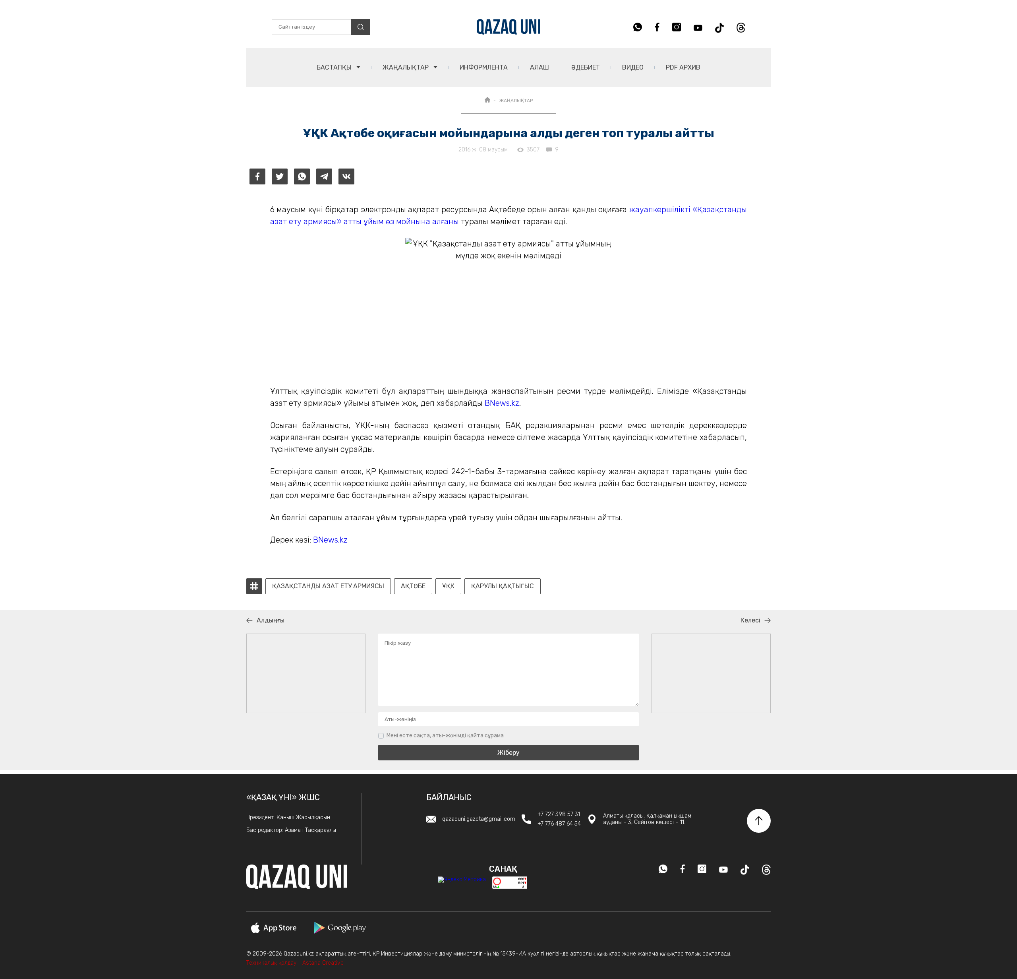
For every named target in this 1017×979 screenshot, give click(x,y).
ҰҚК (448, 586)
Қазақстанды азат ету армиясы (328, 586)
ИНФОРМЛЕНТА (484, 67)
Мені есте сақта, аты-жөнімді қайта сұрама (445, 736)
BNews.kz (502, 403)
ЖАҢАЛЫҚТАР (406, 67)
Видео (633, 67)
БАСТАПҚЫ (335, 67)
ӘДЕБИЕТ (585, 67)
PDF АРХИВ (683, 67)
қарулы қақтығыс (502, 586)
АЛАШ (539, 67)
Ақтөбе (413, 586)
